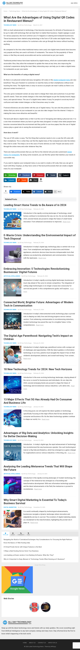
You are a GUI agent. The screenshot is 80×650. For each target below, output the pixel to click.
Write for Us (52, 642)
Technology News (14, 11)
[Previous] (30, 607)
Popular (5, 534)
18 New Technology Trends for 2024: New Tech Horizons (38, 369)
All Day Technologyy (25, 25)
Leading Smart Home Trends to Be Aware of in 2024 (35, 205)
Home (5, 11)
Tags (28, 534)
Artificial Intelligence (12, 276)
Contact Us (42, 642)
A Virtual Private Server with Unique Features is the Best (23, 547)
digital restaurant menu (61, 80)
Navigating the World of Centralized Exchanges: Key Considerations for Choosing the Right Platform (38, 539)
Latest (13, 534)
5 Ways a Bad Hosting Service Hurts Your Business (21, 551)
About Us (32, 642)
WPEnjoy (53, 646)
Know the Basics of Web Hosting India (17, 543)
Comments (21, 534)
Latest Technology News (36, 646)
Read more (66, 222)
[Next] (49, 607)
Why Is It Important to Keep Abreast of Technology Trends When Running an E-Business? (34, 559)
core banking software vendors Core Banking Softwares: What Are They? (29, 555)
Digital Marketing (10, 507)
